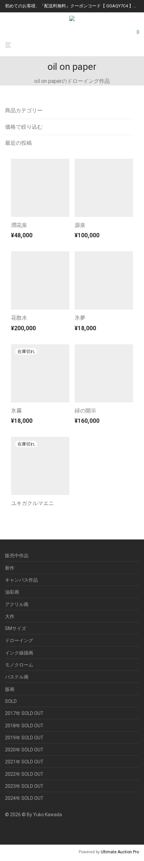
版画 (9, 689)
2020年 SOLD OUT (24, 749)
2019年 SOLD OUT (24, 737)
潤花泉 (19, 225)
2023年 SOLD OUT (24, 786)
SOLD (11, 701)
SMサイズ (15, 628)
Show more (21, 236)
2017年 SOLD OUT (24, 713)
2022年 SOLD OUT (24, 774)
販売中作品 (16, 555)
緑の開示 (85, 410)
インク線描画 (19, 652)
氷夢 (80, 318)
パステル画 (16, 677)
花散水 (19, 318)
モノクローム (19, 664)
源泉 (80, 225)
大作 (9, 616)
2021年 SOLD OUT (24, 761)
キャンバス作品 (21, 580)
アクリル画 (16, 604)
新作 (9, 568)
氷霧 (16, 410)
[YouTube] (18, 830)
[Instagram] (7, 830)
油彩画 (12, 592)
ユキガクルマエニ (32, 503)
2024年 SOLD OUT (24, 798)
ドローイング (19, 640)
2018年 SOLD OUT (24, 725)
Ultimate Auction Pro (120, 852)
